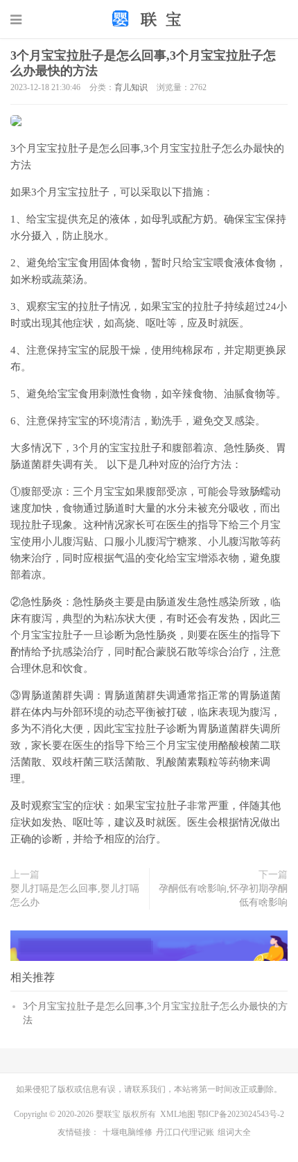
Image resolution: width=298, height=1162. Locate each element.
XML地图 (177, 1114)
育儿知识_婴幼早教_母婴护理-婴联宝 (149, 18)
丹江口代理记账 (185, 1132)
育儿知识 (131, 87)
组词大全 (234, 1132)
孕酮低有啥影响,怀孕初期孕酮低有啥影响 (223, 895)
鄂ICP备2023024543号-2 (241, 1114)
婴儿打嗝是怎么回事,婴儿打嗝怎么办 (74, 895)
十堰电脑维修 (127, 1132)
